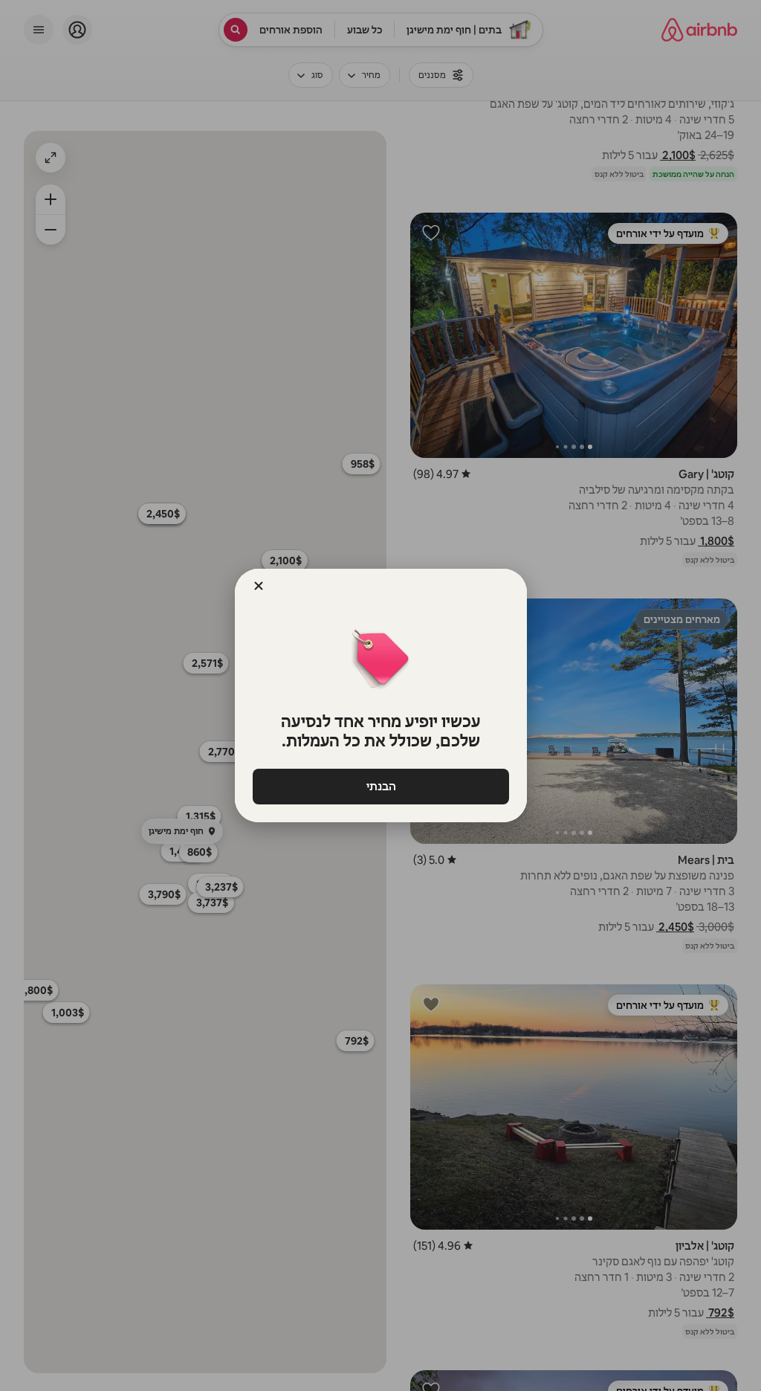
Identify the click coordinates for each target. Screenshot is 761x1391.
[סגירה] (259, 586)
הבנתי (380, 786)
